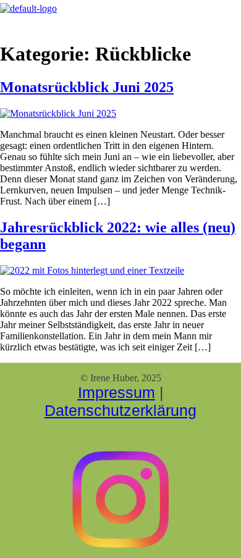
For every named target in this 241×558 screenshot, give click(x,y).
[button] (101, 22)
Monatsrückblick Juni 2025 (87, 87)
